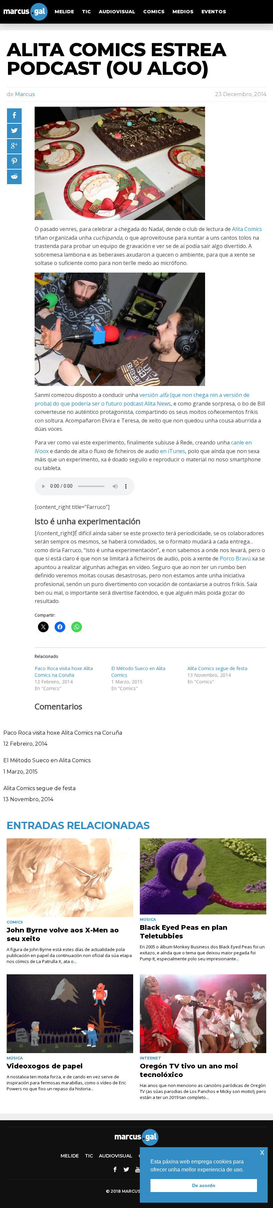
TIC (86, 12)
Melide (64, 12)
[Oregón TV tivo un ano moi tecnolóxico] (203, 1013)
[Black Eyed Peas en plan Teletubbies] (203, 876)
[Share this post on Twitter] (14, 131)
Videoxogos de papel (45, 1066)
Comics (153, 12)
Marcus (25, 94)
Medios (182, 12)
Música (148, 919)
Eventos (213, 12)
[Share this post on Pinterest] (14, 161)
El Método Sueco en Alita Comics (47, 760)
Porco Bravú (235, 558)
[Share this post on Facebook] (14, 115)
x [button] (262, 1152)
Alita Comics (247, 229)
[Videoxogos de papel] (70, 1013)
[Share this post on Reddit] (14, 177)
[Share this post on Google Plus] (14, 146)
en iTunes (172, 451)
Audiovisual (117, 12)
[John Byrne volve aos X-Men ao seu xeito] (70, 877)
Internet (150, 1058)
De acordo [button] (203, 1185)
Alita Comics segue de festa (217, 668)
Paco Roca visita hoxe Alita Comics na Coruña (64, 671)
